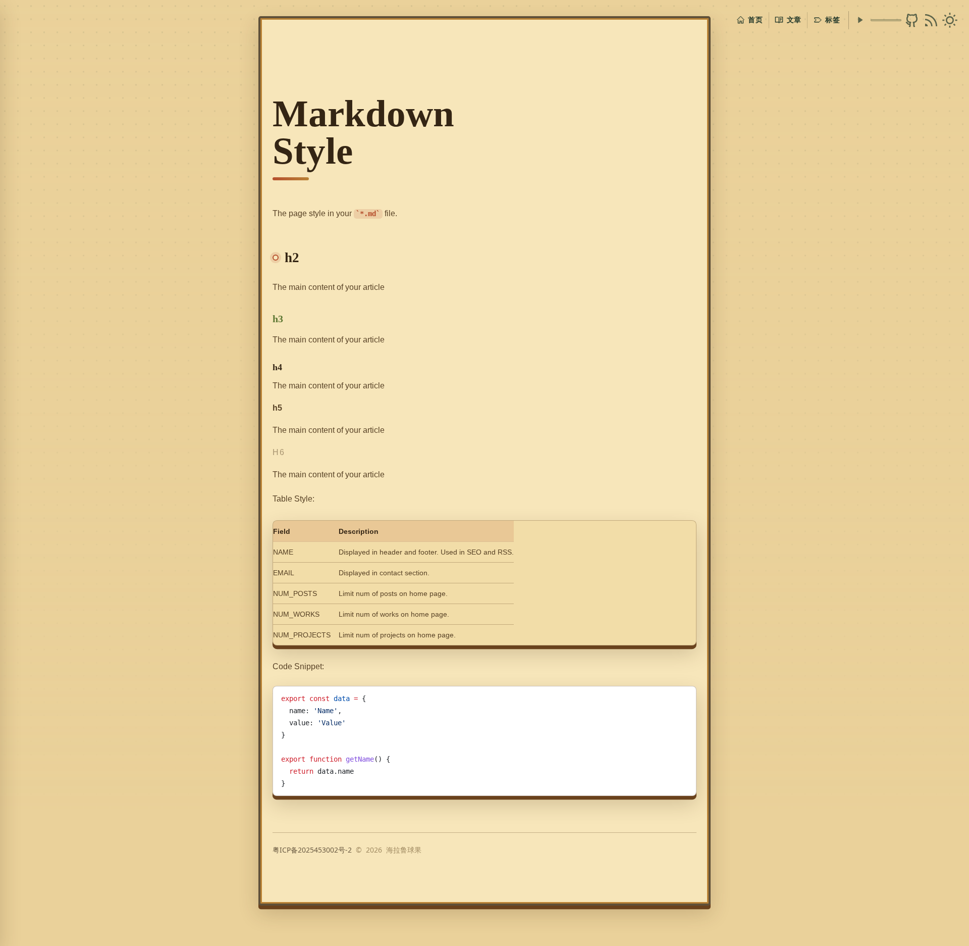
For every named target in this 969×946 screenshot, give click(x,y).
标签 (832, 20)
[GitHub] (912, 20)
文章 (794, 20)
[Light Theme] (950, 20)
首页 (755, 20)
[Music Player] (860, 20)
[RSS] (931, 20)
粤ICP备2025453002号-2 (312, 850)
